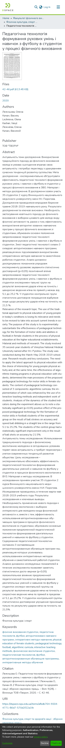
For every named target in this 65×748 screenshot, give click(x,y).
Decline (44, 743)
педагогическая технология (18, 655)
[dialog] (32, 736)
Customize (7, 743)
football (6, 647)
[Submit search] (36, 7)
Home (6, 18)
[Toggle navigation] (58, 7)
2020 (5, 100)
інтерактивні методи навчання (33, 639)
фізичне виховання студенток (20, 632)
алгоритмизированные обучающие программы (30, 658)
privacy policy (40, 736)
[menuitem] (41, 7)
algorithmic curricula (22, 647)
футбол (20, 636)
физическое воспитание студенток (34, 651)
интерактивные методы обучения (22, 662)
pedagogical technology (48, 643)
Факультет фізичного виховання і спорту (29, 18)
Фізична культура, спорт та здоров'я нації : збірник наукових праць (22, 22)
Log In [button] (47, 7)
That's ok (56, 743)
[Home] (7, 7)
